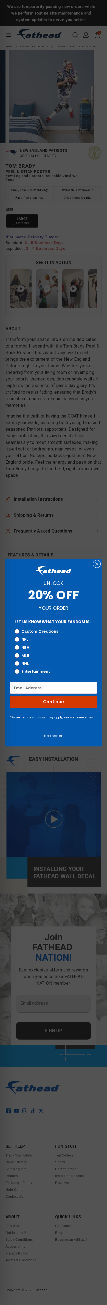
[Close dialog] (96, 564)
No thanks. (53, 735)
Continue (53, 702)
